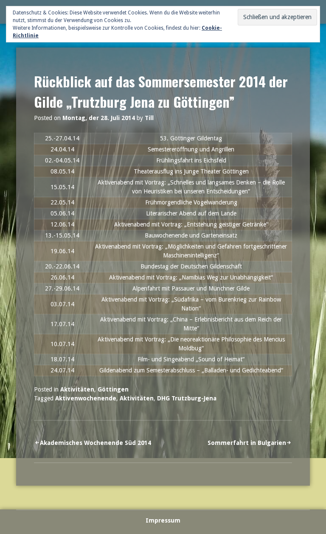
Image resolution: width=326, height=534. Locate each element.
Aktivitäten (77, 389)
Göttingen (113, 389)
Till (149, 118)
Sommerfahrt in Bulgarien (247, 442)
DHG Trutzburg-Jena (186, 398)
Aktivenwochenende (85, 398)
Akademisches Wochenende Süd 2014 (95, 442)
